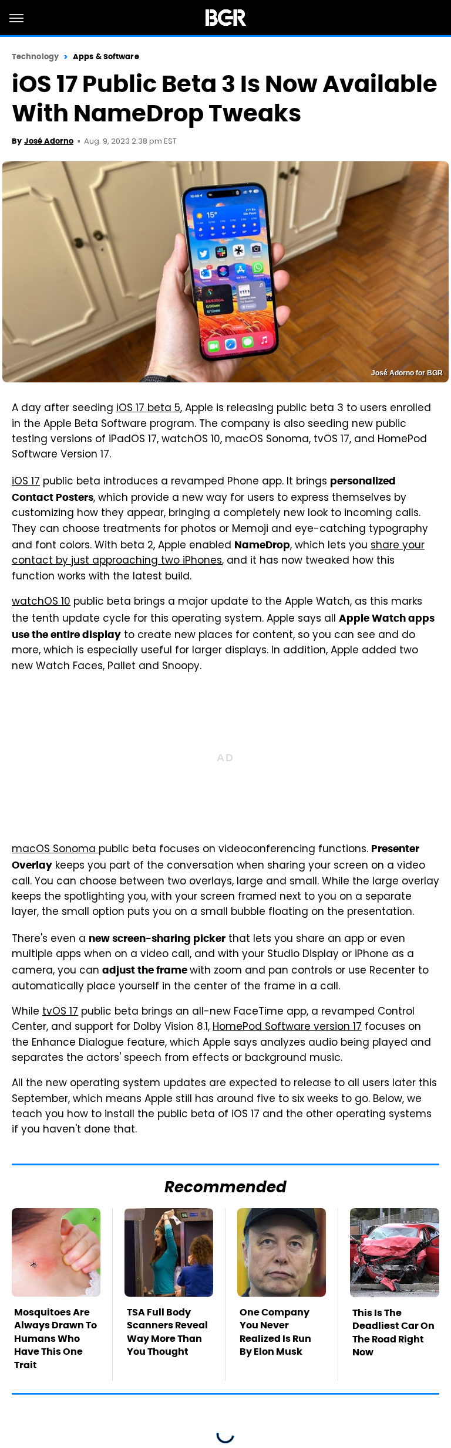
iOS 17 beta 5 (148, 409)
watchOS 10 (41, 602)
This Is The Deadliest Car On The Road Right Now (393, 1332)
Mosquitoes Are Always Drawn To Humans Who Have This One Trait (55, 1338)
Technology (35, 57)
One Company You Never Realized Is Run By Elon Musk (275, 1332)
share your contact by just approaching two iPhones (218, 553)
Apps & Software (106, 57)
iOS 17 (26, 482)
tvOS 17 (60, 1012)
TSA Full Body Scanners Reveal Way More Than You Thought (167, 1332)
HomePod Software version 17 (287, 1027)
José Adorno (48, 141)
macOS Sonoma (55, 850)
